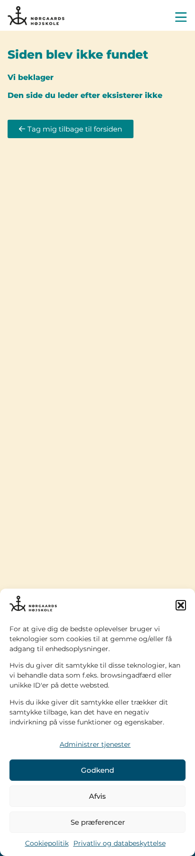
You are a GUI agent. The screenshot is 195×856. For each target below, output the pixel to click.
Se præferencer (98, 822)
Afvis (97, 796)
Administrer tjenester (95, 744)
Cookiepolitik (47, 843)
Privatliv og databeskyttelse (119, 843)
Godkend (97, 770)
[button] (181, 605)
